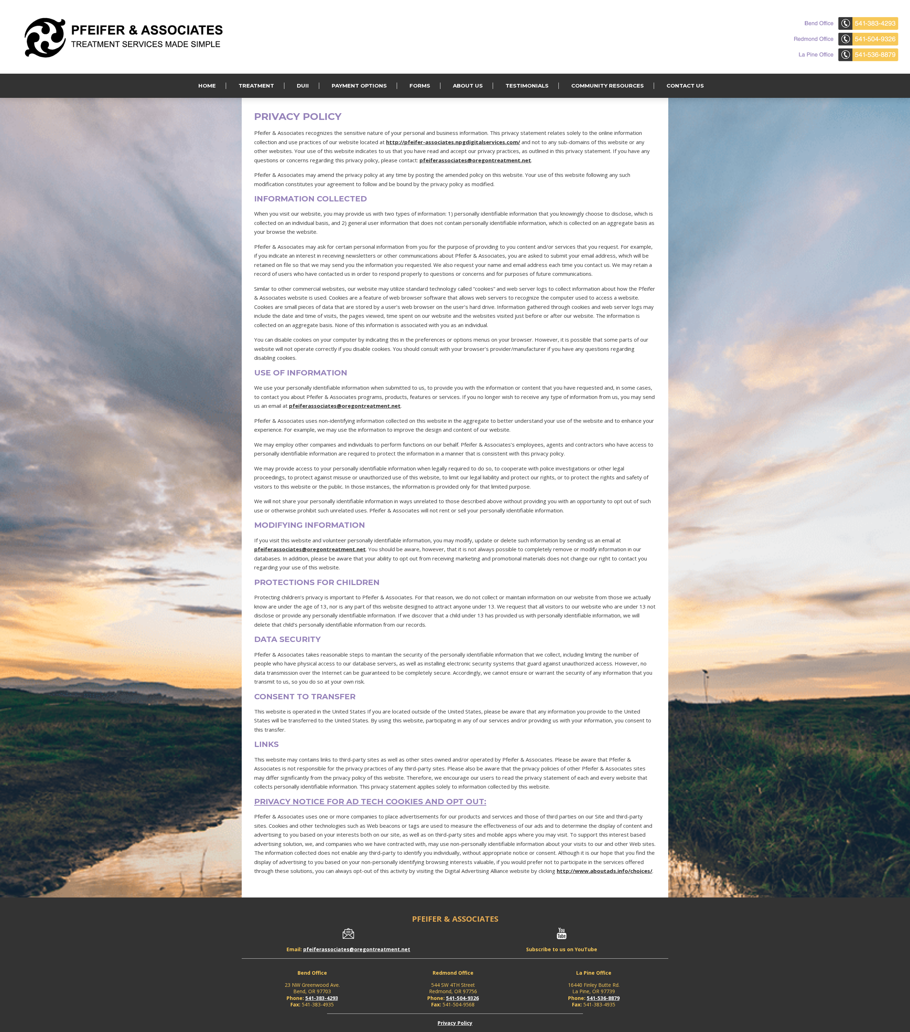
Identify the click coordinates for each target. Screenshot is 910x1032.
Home (207, 86)
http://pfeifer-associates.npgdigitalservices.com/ (453, 142)
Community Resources (607, 86)
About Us (468, 86)
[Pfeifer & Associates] (128, 58)
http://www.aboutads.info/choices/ (604, 870)
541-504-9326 (462, 998)
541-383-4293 (321, 998)
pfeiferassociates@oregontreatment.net (475, 160)
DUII (303, 86)
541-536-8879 (603, 998)
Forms (420, 86)
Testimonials (526, 86)
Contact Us (685, 86)
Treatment (256, 86)
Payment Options (359, 86)
